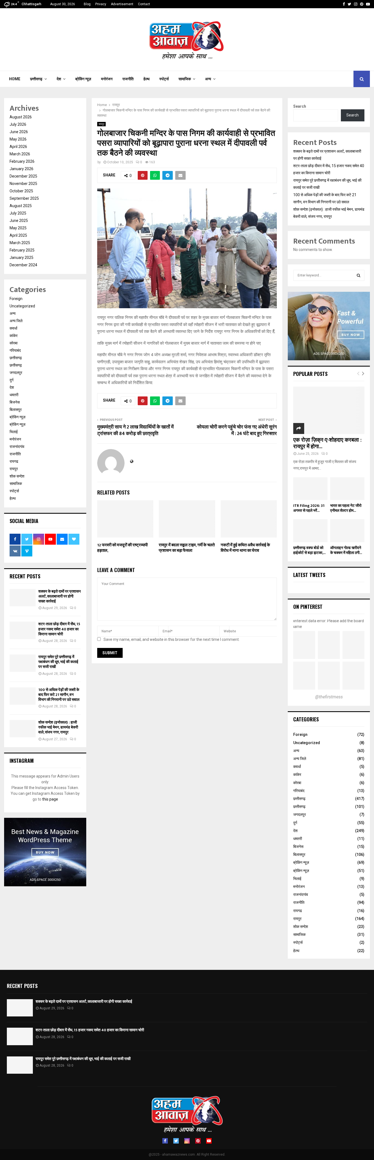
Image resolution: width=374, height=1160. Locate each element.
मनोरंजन (107, 79)
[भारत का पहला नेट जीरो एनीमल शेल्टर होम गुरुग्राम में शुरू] (347, 488)
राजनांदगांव (17, 446)
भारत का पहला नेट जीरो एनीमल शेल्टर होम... (345, 508)
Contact (144, 4)
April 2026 (18, 146)
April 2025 (18, 235)
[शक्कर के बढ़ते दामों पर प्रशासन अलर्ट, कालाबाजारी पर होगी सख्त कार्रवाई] (23, 597)
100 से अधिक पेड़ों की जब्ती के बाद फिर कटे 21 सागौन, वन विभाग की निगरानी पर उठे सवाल (58, 695)
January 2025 (21, 257)
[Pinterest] (198, 1141)
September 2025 (24, 198)
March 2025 (20, 243)
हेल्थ (146, 79)
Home (14, 79)
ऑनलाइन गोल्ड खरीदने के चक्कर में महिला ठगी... (346, 550)
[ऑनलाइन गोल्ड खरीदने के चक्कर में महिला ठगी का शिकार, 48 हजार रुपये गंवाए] (347, 530)
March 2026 (20, 154)
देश (59, 79)
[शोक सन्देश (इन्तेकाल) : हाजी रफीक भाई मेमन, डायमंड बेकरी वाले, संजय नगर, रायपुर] (23, 728)
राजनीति (128, 79)
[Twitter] (176, 1141)
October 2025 (21, 191)
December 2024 (23, 265)
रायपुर (101, 123)
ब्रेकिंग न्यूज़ (83, 79)
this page (50, 799)
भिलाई (14, 432)
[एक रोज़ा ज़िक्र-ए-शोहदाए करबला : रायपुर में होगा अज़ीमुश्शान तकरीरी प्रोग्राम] (328, 410)
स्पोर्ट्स (164, 79)
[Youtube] (209, 1141)
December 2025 (23, 176)
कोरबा (14, 343)
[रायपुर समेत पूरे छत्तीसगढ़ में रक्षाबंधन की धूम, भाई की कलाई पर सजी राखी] (23, 663)
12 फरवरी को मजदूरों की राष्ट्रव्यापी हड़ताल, (122, 548)
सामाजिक (185, 79)
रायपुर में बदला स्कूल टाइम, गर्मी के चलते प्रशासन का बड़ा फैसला (187, 548)
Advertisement (122, 4)
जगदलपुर (16, 372)
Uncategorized (22, 306)
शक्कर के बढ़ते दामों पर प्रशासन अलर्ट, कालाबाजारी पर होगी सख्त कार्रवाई (59, 596)
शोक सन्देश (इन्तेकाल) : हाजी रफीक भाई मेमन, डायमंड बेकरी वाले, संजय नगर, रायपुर (58, 727)
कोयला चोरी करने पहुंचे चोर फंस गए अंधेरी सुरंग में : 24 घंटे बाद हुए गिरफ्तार (237, 430)
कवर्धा (13, 328)
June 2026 (19, 132)
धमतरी (14, 395)
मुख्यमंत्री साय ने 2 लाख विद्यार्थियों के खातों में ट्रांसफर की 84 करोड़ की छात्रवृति (135, 430)
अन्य (208, 79)
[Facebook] (165, 1141)
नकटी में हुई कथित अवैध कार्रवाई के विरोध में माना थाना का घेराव (245, 548)
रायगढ (14, 461)
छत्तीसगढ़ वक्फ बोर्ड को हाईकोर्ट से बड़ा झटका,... (309, 550)
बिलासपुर (16, 409)
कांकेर (14, 335)
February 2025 (22, 250)
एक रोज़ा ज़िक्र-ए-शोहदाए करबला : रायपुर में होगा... (327, 443)
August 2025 (21, 206)
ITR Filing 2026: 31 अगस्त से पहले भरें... (308, 508)
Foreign (16, 298)
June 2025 (19, 220)
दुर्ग (11, 380)
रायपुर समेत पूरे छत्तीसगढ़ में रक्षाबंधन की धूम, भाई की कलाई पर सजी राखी (58, 662)
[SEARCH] (358, 275)
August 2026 (21, 117)
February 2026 (22, 161)
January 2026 (21, 169)
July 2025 (18, 213)
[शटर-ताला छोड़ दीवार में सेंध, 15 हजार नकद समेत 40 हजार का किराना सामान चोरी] (23, 630)
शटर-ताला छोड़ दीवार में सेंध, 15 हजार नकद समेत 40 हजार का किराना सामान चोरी (59, 629)
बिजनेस (15, 402)
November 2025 (23, 183)
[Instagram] (187, 1141)
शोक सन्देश (17, 476)
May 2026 (18, 139)
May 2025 (18, 228)
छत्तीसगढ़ (36, 79)
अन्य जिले (16, 321)
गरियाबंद (15, 350)
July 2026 (18, 124)
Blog (87, 4)
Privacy (100, 4)
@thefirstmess (329, 696)
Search (299, 106)
